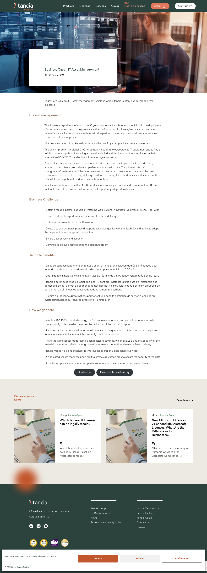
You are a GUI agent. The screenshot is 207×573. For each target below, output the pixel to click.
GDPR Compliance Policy (17, 567)
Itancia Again (75, 415)
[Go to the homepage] (23, 10)
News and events (29, 26)
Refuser (140, 559)
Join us (141, 527)
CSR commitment (101, 513)
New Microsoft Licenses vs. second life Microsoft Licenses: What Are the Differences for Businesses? (169, 428)
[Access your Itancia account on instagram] (39, 526)
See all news (183, 400)
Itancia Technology (148, 508)
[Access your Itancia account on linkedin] (31, 526)
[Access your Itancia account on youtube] (46, 526)
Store (157, 6)
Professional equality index (106, 523)
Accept (97, 559)
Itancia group (98, 508)
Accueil (17, 26)
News (94, 518)
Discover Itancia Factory (114, 372)
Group (63, 415)
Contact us (84, 372)
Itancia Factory (145, 513)
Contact (183, 6)
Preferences (182, 559)
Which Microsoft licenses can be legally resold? (78, 422)
